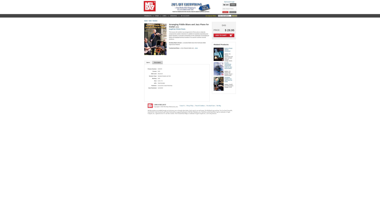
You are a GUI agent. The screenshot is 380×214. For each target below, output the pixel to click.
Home (146, 20)
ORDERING (173, 16)
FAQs (157, 16)
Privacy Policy (190, 105)
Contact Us (182, 105)
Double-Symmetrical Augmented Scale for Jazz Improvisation (228, 65)
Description (157, 62)
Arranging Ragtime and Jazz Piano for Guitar (228, 79)
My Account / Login (229, 2)
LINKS (164, 16)
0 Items (233, 4)
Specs (148, 62)
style (150, 20)
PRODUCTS (147, 16)
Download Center (211, 105)
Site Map (219, 105)
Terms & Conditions (200, 105)
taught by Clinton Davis (177, 29)
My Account (185, 16)
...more (196, 48)
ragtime (155, 20)
